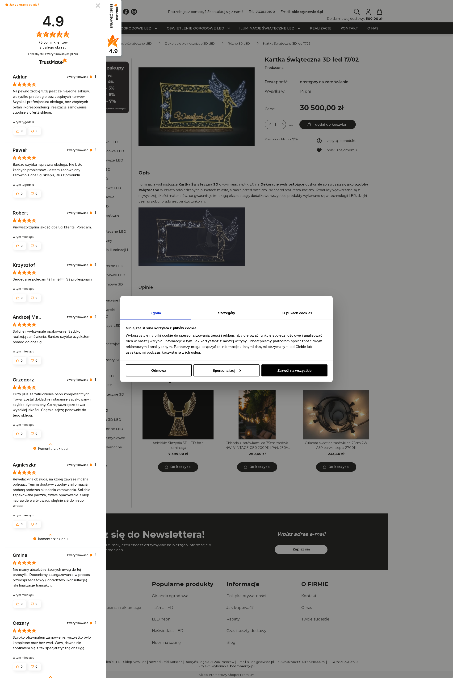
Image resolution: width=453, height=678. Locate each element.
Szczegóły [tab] (226, 313)
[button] (6, 4)
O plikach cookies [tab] (297, 313)
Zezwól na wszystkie (294, 370)
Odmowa (158, 370)
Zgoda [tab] (156, 313)
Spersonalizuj (224, 370)
